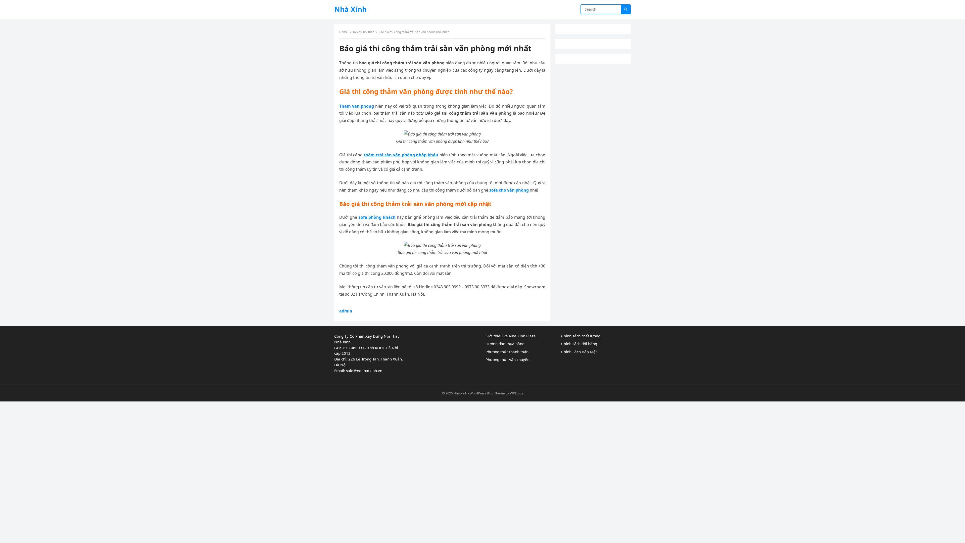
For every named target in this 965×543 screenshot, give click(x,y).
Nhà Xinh (350, 9)
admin (345, 311)
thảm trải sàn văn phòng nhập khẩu (401, 155)
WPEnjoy (516, 393)
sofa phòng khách (377, 217)
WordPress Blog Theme (487, 393)
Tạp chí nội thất (363, 32)
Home (343, 32)
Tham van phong (356, 106)
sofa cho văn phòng (509, 190)
